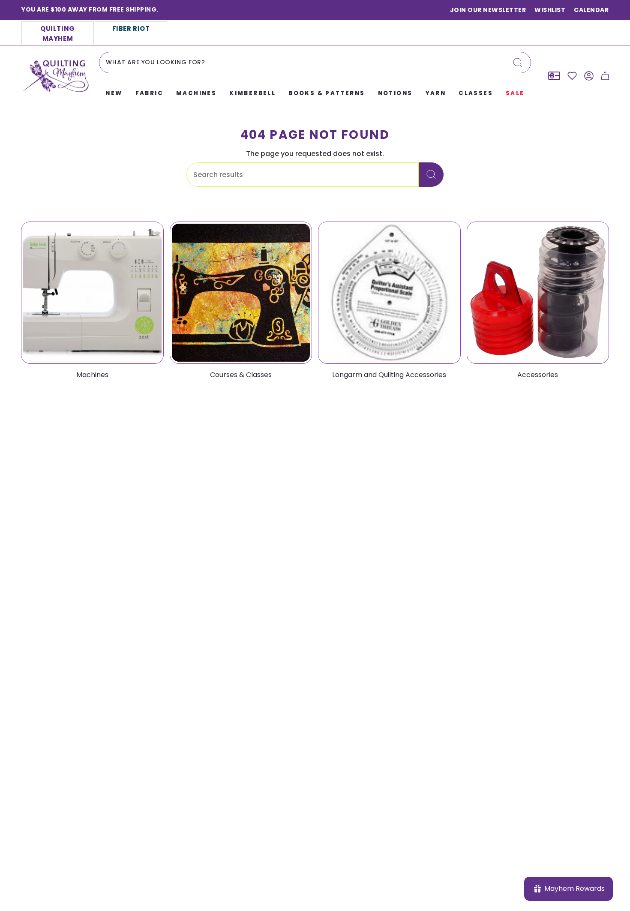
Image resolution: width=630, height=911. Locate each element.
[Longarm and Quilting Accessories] (389, 293)
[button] (114, 94)
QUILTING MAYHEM (57, 33)
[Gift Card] (554, 75)
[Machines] (92, 293)
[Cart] (605, 76)
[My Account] (589, 76)
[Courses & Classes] (241, 293)
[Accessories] (538, 293)
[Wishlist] (572, 76)
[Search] (517, 62)
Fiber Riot (131, 28)
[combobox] (314, 62)
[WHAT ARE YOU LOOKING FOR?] (431, 174)
